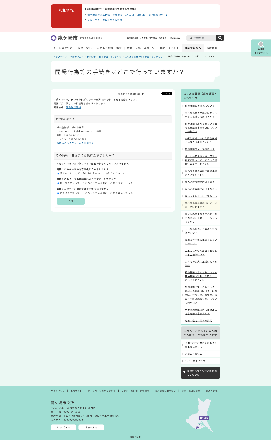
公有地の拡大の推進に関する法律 (201, 263)
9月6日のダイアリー (196, 361)
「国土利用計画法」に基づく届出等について (201, 344)
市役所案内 (91, 427)
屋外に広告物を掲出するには (201, 189)
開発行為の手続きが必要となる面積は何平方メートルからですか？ (201, 217)
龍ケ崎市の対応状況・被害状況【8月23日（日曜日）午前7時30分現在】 (128, 14)
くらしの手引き (63, 48)
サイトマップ (58, 390)
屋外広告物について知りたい (201, 196)
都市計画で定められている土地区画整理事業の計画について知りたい (201, 127)
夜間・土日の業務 (191, 390)
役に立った (66, 173)
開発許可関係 (73, 107)
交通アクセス (213, 390)
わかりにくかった (123, 183)
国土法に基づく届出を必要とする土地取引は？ (201, 252)
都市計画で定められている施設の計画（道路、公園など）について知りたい (201, 276)
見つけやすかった (70, 192)
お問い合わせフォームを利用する (75, 143)
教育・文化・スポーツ (141, 48)
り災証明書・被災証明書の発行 (105, 19)
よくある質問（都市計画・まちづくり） (145, 56)
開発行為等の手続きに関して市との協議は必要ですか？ (201, 114)
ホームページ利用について (102, 390)
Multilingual (175, 38)
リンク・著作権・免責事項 (135, 390)
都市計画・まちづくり (110, 56)
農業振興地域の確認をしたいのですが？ (201, 241)
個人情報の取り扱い (165, 390)
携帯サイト (76, 390)
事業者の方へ (193, 48)
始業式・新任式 (193, 353)
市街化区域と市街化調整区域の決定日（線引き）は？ (201, 140)
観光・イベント (169, 48)
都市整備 (91, 56)
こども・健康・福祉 (109, 48)
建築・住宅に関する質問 (198, 320)
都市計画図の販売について (200, 105)
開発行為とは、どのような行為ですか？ (201, 230)
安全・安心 (85, 48)
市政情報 (212, 48)
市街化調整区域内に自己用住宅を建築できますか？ (201, 311)
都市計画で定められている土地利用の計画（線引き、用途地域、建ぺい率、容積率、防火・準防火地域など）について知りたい (201, 294)
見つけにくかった (123, 192)
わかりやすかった (70, 183)
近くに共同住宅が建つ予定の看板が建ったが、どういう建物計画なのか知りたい (201, 160)
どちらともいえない (89, 173)
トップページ (60, 56)
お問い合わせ (64, 427)
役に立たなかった (115, 173)
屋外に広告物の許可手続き (200, 182)
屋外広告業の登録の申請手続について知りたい (201, 173)
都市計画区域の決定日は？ (200, 149)
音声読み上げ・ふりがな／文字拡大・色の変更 (146, 38)
